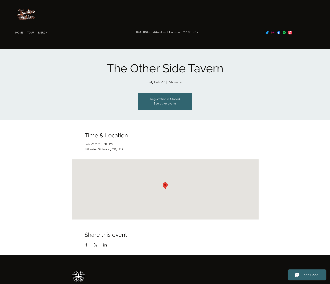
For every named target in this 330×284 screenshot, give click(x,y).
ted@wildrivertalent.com (165, 32)
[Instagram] (273, 32)
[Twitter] (267, 32)
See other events (165, 103)
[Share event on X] (96, 244)
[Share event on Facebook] (86, 244)
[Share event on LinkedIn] (105, 244)
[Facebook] (279, 32)
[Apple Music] (290, 32)
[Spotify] (284, 32)
